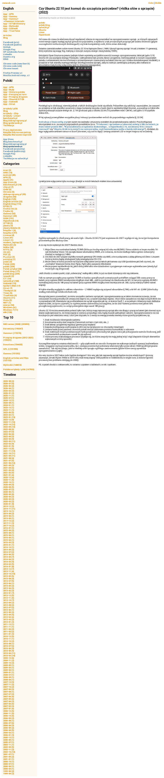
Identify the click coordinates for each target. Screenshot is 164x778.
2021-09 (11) (9, 456)
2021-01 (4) (8, 475)
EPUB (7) (7, 206)
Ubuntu (42, 30)
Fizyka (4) (8, 211)
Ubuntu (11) (9, 298)
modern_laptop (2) (12, 242)
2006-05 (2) (8, 728)
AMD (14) (7, 172)
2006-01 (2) (8, 735)
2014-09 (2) (8, 549)
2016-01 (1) (8, 528)
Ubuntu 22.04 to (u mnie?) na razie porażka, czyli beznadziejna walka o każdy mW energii (99, 129)
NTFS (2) (7, 249)
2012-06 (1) (8, 610)
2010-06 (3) (8, 648)
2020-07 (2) (8, 489)
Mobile (158, 3)
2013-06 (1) (8, 583)
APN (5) (7, 177)
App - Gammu (10, 16)
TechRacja (8, 125)
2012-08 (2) (8, 605)
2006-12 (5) (8, 711)
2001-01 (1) (8, 759)
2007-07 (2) (8, 694)
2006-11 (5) (8, 713)
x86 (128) (7, 312)
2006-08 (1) (8, 720)
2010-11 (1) (8, 639)
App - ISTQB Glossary (14, 23)
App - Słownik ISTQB (13, 99)
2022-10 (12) (9, 424)
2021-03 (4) (8, 470)
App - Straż (9, 104)
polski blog (44, 25)
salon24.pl (44, 27)
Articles (7, 35)
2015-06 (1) (8, 535)
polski (42, 23)
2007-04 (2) (8, 701)
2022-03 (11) (9, 441)
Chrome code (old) (12, 66)
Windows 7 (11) (10, 310)
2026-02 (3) (8, 391)
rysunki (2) (8, 276)
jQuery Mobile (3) (11, 228)
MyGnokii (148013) (12, 365)
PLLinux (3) (9, 257)
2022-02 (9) (8, 444)
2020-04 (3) (8, 496)
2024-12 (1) (8, 400)
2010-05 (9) (8, 651)
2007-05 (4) (8, 699)
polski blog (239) (11, 274)
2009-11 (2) (8, 660)
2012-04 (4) (8, 614)
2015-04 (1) (8, 540)
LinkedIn (7, 54)
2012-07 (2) (8, 607)
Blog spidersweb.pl (12, 123)
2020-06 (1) (8, 492)
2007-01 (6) (8, 708)
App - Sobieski (10, 28)
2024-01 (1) (8, 405)
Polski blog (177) (11, 271)
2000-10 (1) (8, 761)
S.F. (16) (7, 278)
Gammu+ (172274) (12, 333)
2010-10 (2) (8, 641)
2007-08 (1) (8, 692)
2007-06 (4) (8, 696)
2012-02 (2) (8, 619)
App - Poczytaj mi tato (14, 94)
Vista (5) (7, 300)
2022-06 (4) (8, 434)
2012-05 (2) (8, 612)
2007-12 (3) (8, 682)
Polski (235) (9, 264)
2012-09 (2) (8, 602)
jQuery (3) (8, 225)
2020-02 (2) (8, 501)
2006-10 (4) (8, 716)
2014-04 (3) (8, 559)
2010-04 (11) (9, 653)
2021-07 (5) (8, 460)
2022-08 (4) (8, 429)
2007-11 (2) (8, 684)
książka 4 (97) (10, 233)
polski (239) (9, 266)
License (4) (8, 235)
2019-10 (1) (8, 511)
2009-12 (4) (8, 658)
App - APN (8, 14)
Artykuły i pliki (10, 108)
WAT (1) (7, 302)
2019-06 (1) (8, 516)
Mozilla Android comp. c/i (16, 75)
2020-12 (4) (8, 477)
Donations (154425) (13, 344)
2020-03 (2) (8, 499)
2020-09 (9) (8, 484)
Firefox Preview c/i (12, 73)
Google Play (9, 49)
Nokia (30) (8, 247)
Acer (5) (7, 170)
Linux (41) (8, 237)
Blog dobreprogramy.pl (15, 120)
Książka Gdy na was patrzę (17, 132)
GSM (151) (8, 218)
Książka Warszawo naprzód (17, 135)
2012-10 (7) (8, 600)
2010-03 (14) (9, 655)
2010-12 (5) (8, 636)
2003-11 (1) (8, 744)
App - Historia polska (14, 92)
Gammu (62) (9, 213)
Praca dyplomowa (12, 130)
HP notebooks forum (13, 52)
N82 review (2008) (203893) (16, 324)
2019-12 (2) (8, 506)
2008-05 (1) (8, 677)
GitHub (7, 47)
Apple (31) (8, 180)
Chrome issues (10, 68)
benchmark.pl (10, 118)
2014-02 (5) (8, 564)
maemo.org (9, 57)
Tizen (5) (7, 293)
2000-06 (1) (8, 766)
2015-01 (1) (8, 545)
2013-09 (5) (8, 576)
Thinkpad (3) (9, 290)
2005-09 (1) (8, 740)
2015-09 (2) (8, 530)
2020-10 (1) (8, 482)
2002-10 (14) (9, 752)
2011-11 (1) (8, 627)
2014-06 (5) (8, 554)
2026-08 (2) (8, 381)
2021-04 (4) (8, 468)
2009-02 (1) (8, 670)
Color (151, 3)
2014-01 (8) (8, 566)
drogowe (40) (9, 197)
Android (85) (9, 175)
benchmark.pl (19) (12, 184)
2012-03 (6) (8, 617)
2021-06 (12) (9, 463)
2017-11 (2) (8, 523)
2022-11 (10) (9, 422)
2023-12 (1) (8, 407)
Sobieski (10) (9, 283)
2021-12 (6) (8, 448)
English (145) (9, 199)
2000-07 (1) (8, 764)
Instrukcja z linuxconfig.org (53, 122)
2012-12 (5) (8, 595)
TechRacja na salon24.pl (15, 158)
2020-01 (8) (8, 504)
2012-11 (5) (8, 598)
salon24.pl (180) (11, 281)
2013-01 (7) (8, 593)
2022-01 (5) (8, 446)
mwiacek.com (8, 3)
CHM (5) (7, 189)
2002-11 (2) (8, 749)
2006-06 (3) (8, 725)
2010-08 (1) (8, 643)
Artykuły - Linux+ (12, 116)
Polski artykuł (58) (12, 269)
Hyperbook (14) (11, 221)
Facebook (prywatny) (14, 149)
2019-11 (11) (9, 509)
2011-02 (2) (8, 631)
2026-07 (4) (8, 383)
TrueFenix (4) (10, 295)
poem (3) (7, 262)
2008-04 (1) (8, 679)
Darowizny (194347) (13, 328)
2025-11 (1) (8, 395)
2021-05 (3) (8, 465)
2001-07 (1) (8, 754)
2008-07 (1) (8, 675)
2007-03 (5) (8, 704)
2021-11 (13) (9, 451)
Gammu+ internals (14, 21)
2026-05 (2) (8, 386)
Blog (5, 38)
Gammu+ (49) (10, 216)
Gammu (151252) (11, 353)
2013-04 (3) (8, 588)
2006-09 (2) (8, 718)
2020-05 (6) (8, 494)
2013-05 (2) (8, 586)
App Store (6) (10, 182)
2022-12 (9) (8, 419)
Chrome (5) (8, 192)
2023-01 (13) (9, 417)
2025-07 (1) (8, 398)
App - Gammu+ (10, 19)
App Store (8, 139)
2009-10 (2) (8, 663)
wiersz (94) (8, 305)
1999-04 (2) (8, 773)
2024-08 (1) (8, 403)
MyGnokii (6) (9, 245)
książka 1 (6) (9, 230)
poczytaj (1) (9, 259)
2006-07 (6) (8, 723)
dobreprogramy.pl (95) (14, 194)
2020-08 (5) (8, 487)
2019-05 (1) (8, 518)
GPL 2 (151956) (10, 349)
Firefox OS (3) (10, 209)
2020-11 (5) (8, 480)
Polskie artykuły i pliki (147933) (18, 369)
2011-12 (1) (8, 624)
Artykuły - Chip (10, 113)
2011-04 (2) (8, 629)
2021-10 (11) (9, 453)
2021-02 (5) (8, 472)
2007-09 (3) (8, 689)
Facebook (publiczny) (14, 151)
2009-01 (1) (8, 672)
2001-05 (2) (8, 757)
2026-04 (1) (8, 388)
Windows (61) (9, 307)
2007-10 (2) (8, 687)
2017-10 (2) (8, 525)
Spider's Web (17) (11, 286)
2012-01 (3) (8, 622)
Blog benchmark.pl (12, 141)
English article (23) (12, 201)
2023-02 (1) (8, 415)
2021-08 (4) (8, 458)
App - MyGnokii (11, 26)
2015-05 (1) (8, 537)
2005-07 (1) (8, 742)
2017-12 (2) (8, 521)
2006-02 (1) (8, 732)
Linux (41, 32)
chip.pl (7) (8, 187)
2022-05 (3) (8, 436)
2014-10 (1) (8, 547)
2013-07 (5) (8, 581)
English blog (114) (12, 204)
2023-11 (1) (8, 410)
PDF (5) (7, 254)
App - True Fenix (11, 31)
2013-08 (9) (8, 578)
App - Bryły (8, 89)
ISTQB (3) (8, 223)
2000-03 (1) (8, 769)
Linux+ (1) (8, 240)
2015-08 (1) (8, 533)
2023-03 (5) (8, 412)
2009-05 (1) (8, 665)
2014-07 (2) (8, 552)
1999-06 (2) (8, 771)
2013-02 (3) (8, 590)
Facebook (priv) (11, 42)
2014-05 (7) (8, 557)
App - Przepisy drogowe (15, 97)
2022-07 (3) (8, 431)
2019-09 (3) (8, 513)
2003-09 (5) (8, 747)
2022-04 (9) (8, 439)
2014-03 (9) (8, 562)
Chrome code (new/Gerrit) (16, 63)
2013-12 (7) (8, 569)
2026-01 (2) (8, 393)
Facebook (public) (12, 44)
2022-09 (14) (9, 427)
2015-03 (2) (8, 542)
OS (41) (6, 252)
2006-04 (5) (8, 730)
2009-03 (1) (8, 667)
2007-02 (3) (8, 706)
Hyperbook (44, 35)
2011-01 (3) (8, 634)
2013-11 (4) (8, 571)
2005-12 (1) (8, 737)
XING (5, 59)
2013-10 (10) (9, 574)
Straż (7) (7, 288)
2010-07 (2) (8, 646)
